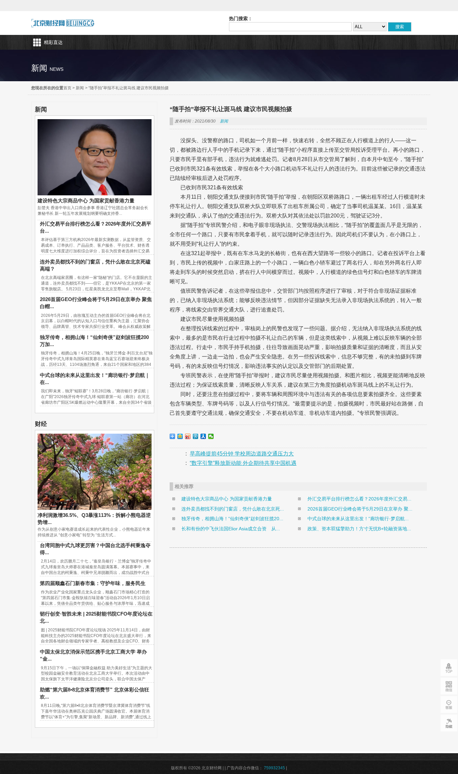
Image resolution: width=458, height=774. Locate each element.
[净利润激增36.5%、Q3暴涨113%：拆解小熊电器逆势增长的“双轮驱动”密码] (95, 508)
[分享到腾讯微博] (195, 436)
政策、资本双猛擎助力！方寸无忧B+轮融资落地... (359, 528)
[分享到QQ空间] (180, 436)
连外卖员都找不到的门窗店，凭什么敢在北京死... (232, 509)
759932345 (274, 768)
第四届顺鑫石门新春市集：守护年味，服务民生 (93, 583)
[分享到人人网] (203, 436)
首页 (67, 88)
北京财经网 (63, 23)
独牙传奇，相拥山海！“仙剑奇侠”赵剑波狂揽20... (232, 518)
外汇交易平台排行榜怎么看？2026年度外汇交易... (359, 498)
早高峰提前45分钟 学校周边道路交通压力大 (242, 453)
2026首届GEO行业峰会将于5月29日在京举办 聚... (359, 509)
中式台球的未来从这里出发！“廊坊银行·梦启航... (358, 518)
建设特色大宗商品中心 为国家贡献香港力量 (86, 200)
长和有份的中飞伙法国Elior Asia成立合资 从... (230, 528)
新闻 (80, 88)
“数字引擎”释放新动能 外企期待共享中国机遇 (243, 463)
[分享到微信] (211, 436)
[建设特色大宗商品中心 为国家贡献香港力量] (95, 193)
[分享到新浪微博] (188, 436)
